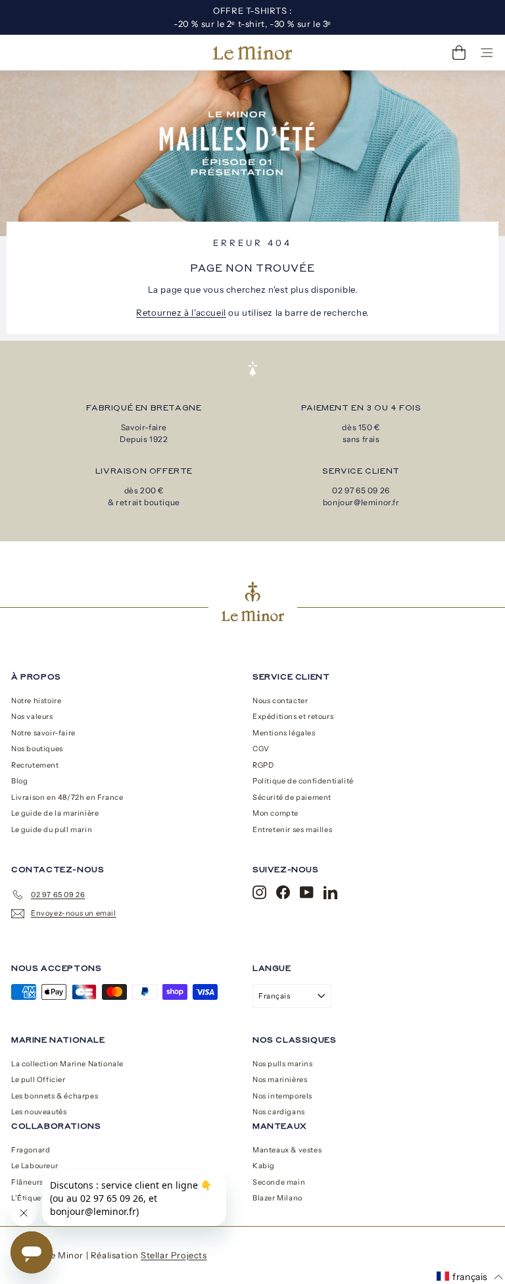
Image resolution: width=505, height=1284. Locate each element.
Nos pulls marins (282, 1063)
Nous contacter (280, 700)
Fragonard (30, 1149)
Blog (19, 780)
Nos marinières (279, 1079)
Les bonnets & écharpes (54, 1095)
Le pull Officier (38, 1079)
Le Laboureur (34, 1165)
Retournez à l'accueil (181, 312)
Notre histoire (36, 700)
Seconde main (278, 1182)
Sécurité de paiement (291, 797)
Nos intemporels (282, 1095)
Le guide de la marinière (55, 813)
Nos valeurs (32, 716)
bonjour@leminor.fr (361, 502)
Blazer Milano (277, 1197)
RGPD (263, 765)
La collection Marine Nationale (67, 1063)
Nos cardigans (278, 1111)
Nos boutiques (37, 748)
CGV (261, 748)
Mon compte (275, 813)
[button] (470, 1277)
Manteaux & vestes (287, 1149)
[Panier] (459, 52)
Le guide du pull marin (51, 829)
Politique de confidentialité (303, 780)
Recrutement (35, 765)
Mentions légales (284, 732)
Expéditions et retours (292, 716)
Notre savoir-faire (43, 732)
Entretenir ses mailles (292, 829)
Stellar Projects (174, 1255)
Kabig (263, 1165)
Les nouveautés (38, 1111)
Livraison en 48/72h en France (67, 797)
